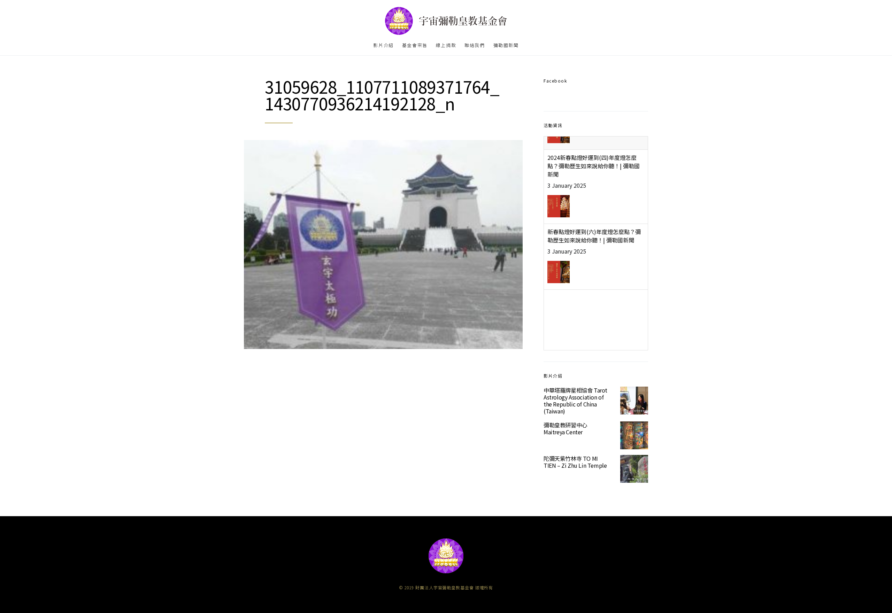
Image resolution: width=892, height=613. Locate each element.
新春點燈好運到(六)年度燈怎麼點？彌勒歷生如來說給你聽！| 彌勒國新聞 (594, 222)
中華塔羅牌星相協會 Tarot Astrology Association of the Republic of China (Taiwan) (575, 400)
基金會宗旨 (415, 45)
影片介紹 (383, 45)
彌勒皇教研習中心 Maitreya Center (565, 428)
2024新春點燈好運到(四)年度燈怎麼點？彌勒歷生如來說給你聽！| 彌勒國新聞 (593, 152)
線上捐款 (446, 45)
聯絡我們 (474, 45)
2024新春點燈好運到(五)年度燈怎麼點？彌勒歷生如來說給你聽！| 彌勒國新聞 (593, 292)
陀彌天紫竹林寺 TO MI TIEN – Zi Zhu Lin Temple (575, 462)
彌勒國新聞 (506, 45)
